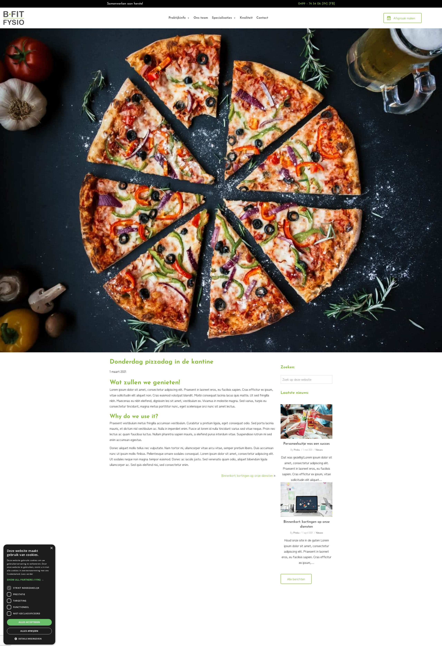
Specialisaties (222, 18)
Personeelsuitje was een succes (306, 421)
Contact (262, 18)
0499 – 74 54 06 (309, 3)
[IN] (325, 3)
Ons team (201, 18)
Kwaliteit (246, 18)
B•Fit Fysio (15, 16)
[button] (29, 579)
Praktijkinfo (177, 18)
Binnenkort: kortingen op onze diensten (247, 475)
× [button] (51, 548)
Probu (297, 449)
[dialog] (29, 594)
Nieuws (319, 449)
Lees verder (27, 573)
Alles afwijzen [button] (29, 631)
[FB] (332, 3)
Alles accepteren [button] (29, 622)
